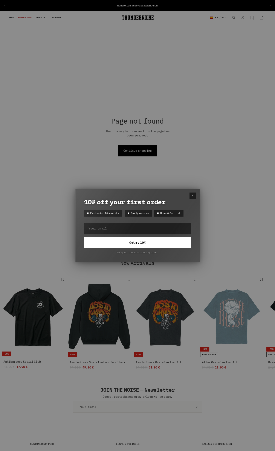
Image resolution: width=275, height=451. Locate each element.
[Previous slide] (4, 5)
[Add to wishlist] (62, 279)
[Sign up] (196, 407)
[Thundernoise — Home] (137, 17)
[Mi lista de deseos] (252, 17)
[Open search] (233, 17)
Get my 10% (137, 243)
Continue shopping (137, 151)
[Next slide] (270, 5)
